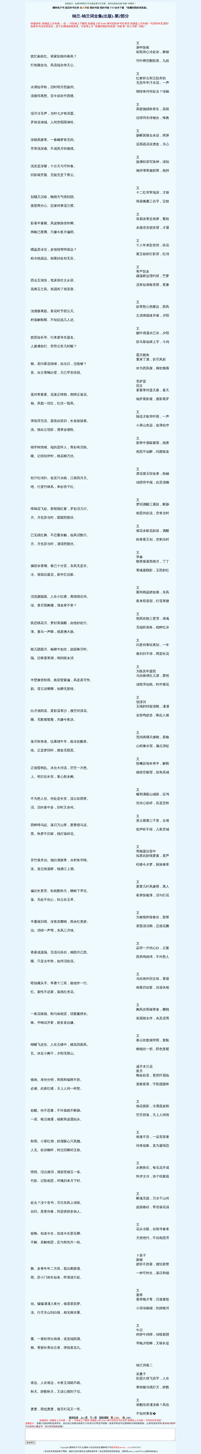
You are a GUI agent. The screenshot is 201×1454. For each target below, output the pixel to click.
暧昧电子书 (58, 7)
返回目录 (73, 1417)
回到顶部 (104, 1417)
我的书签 (104, 7)
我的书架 (94, 7)
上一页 (84, 1417)
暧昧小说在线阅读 (92, 1447)
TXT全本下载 (117, 7)
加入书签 (84, 7)
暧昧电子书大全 (76, 1447)
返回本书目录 (72, 7)
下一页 (93, 1417)
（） (115, 1417)
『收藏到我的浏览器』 (136, 7)
